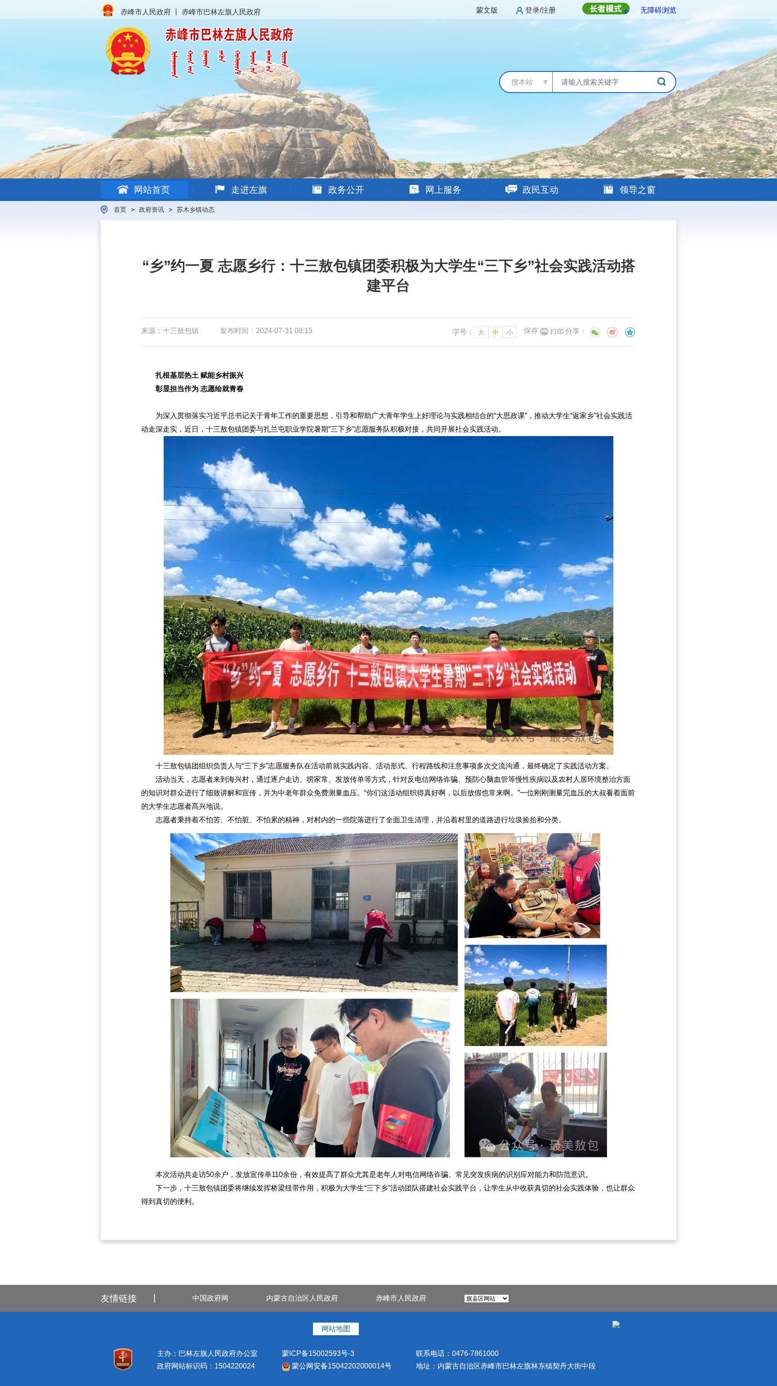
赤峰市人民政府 (401, 1298)
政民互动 (539, 190)
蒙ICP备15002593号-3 (318, 1353)
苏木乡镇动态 (195, 209)
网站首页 (150, 190)
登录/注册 (540, 10)
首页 (120, 209)
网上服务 (442, 190)
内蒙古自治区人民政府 (302, 1298)
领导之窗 (636, 190)
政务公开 (345, 190)
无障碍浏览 (658, 10)
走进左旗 (247, 190)
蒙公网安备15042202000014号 (341, 1366)
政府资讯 (151, 209)
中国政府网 (210, 1298)
